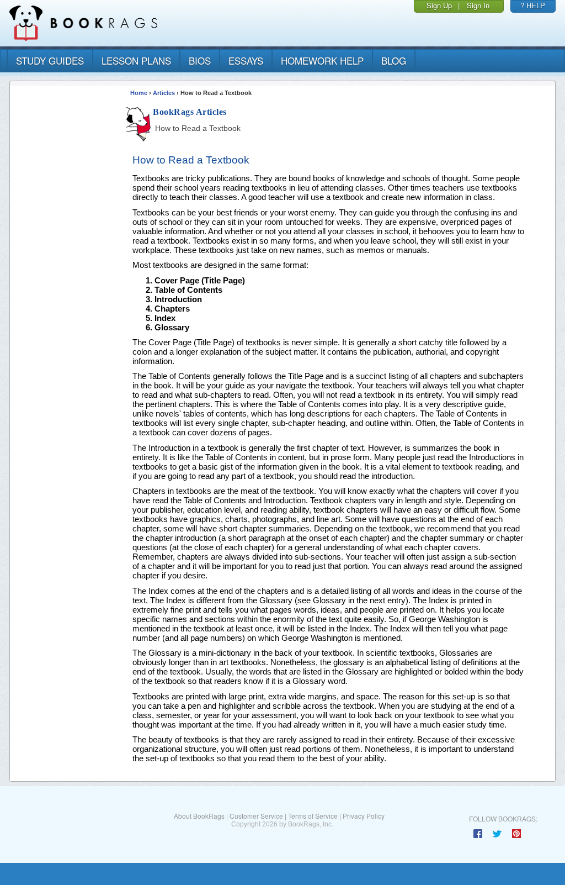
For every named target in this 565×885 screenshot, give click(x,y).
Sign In (478, 5)
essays (245, 60)
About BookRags (199, 815)
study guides (50, 60)
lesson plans (136, 60)
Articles (164, 92)
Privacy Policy (364, 815)
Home (138, 92)
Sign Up (439, 5)
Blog (393, 60)
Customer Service (256, 815)
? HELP (532, 5)
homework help (322, 60)
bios (200, 60)
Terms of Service (313, 815)
